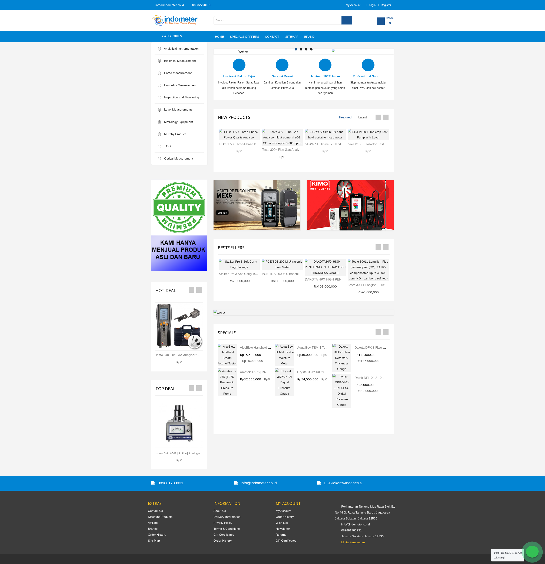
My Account (283, 510)
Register (386, 5)
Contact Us (155, 510)
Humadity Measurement (179, 85)
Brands (153, 528)
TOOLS (168, 146)
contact (272, 36)
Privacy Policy (223, 522)
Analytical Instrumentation (181, 48)
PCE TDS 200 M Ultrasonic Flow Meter (289, 274)
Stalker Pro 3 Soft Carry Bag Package (245, 274)
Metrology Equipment (178, 122)
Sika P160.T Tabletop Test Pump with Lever (378, 144)
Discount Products (160, 516)
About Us (220, 510)
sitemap (291, 36)
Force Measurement (177, 73)
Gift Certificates (224, 534)
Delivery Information (227, 516)
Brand (309, 36)
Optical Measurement (178, 158)
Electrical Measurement (179, 60)
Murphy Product (174, 134)
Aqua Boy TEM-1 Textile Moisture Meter (325, 347)
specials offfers (244, 36)
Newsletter (283, 528)
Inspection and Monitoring (181, 97)
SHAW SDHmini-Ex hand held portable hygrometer (341, 144)
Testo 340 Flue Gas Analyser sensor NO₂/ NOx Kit (190, 355)
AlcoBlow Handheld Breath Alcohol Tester (268, 347)
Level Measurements (177, 109)
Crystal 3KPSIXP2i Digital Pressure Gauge (327, 372)
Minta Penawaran (353, 542)
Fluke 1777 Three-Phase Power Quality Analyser (253, 144)
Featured (345, 117)
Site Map (154, 540)
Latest (362, 117)
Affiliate (153, 522)
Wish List (282, 522)
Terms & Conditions (227, 528)
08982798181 (201, 5)
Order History (157, 534)
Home (219, 36)
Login (372, 5)
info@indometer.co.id (169, 5)
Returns (281, 534)
